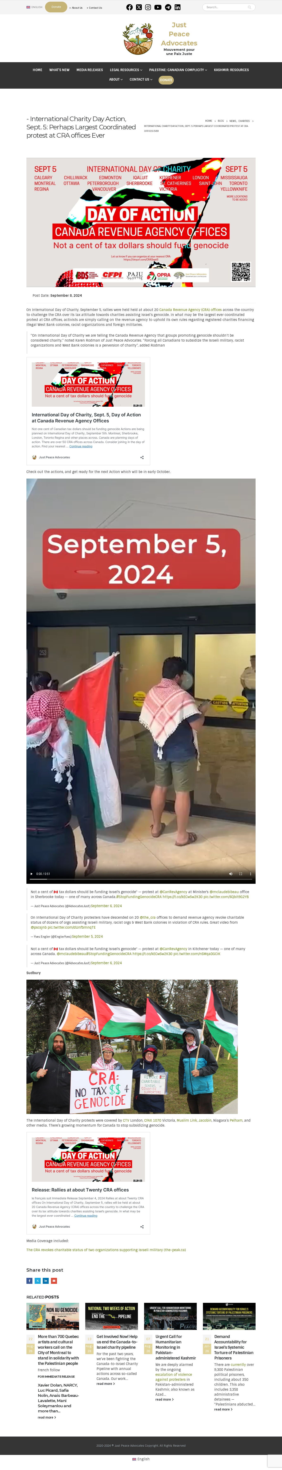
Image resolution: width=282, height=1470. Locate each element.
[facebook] (129, 7)
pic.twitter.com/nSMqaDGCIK (196, 954)
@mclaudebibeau (224, 892)
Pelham (236, 1120)
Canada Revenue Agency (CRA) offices (190, 310)
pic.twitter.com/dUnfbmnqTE (72, 927)
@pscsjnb (39, 927)
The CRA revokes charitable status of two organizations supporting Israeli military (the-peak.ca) (106, 1250)
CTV (126, 1120)
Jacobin (205, 1120)
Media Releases (90, 70)
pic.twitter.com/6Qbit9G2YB (226, 897)
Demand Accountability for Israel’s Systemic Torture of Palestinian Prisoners (233, 1347)
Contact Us (95, 8)
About (114, 79)
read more (46, 1417)
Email (54, 1281)
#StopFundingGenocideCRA (139, 897)
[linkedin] (177, 7)
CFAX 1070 (152, 1120)
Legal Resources (124, 70)
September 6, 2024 (106, 906)
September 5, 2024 (87, 936)
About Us (77, 8)
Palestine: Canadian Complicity (176, 70)
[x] (139, 7)
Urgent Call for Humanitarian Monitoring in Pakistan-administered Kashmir (175, 1347)
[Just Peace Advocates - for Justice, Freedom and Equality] (138, 38)
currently (238, 1365)
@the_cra (148, 917)
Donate (166, 80)
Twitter (38, 1281)
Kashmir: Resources (231, 70)
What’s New (59, 70)
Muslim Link (187, 1120)
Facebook (29, 1281)
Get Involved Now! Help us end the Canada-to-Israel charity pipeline (117, 1342)
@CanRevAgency (173, 892)
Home (37, 70)
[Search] (249, 7)
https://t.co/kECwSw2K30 (183, 897)
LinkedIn (46, 1281)
